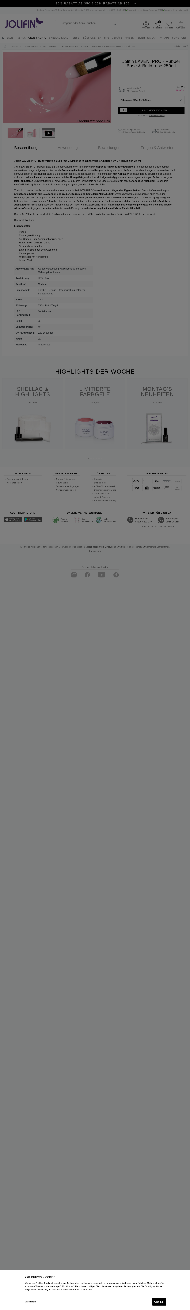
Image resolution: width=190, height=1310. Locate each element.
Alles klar (159, 1302)
